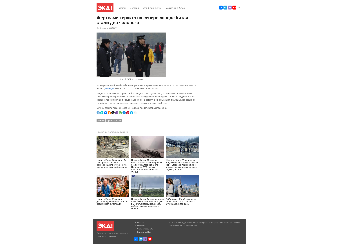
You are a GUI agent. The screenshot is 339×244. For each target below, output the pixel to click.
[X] (113, 112)
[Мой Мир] (124, 112)
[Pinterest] (127, 112)
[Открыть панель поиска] (238, 7)
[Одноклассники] (109, 112)
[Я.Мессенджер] (101, 112)
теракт (109, 121)
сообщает (110, 88)
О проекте (141, 226)
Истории (134, 8)
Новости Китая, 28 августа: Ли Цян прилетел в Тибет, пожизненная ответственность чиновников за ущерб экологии (112, 163)
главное (101, 121)
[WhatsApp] (120, 112)
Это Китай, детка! (152, 8)
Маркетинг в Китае (175, 8)
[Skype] (131, 112)
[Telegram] (98, 112)
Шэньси (117, 121)
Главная (140, 223)
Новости (121, 8)
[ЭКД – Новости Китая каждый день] (105, 7)
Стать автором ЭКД (145, 229)
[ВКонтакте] (105, 112)
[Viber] (116, 112)
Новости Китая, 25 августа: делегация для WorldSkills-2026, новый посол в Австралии (112, 201)
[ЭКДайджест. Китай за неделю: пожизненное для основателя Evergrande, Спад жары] (182, 186)
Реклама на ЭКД (144, 232)
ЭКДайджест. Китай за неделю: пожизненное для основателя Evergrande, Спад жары (181, 201)
